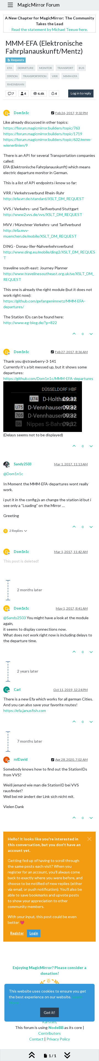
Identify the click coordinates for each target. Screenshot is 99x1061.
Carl (17, 690)
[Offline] (8, 464)
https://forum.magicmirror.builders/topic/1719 (42, 133)
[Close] (89, 839)
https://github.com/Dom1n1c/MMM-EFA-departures (48, 378)
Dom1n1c (21, 113)
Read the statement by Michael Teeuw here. (49, 29)
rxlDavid (21, 759)
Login (33, 933)
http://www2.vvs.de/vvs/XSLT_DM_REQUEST (42, 214)
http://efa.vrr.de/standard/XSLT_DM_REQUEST (43, 198)
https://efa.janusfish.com (24, 710)
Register (17, 933)
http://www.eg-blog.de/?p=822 (30, 322)
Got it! (49, 1012)
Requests (17, 60)
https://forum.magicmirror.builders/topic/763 (41, 128)
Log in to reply (81, 93)
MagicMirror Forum (38, 5)
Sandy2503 (22, 464)
